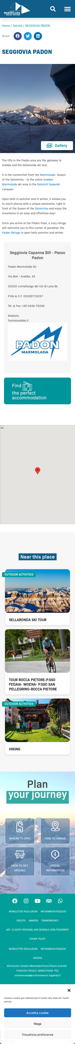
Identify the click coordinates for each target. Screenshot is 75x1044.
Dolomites (41, 208)
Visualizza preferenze (37, 1034)
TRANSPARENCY (50, 920)
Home (6, 26)
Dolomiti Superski (48, 184)
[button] (69, 990)
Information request (53, 911)
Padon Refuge (11, 232)
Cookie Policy (37, 938)
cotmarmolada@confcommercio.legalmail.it (38, 975)
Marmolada (47, 175)
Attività (17, 26)
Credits (21, 920)
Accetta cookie (37, 1013)
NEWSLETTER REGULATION (23, 911)
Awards (33, 920)
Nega (37, 1024)
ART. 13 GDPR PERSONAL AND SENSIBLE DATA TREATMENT (37, 929)
